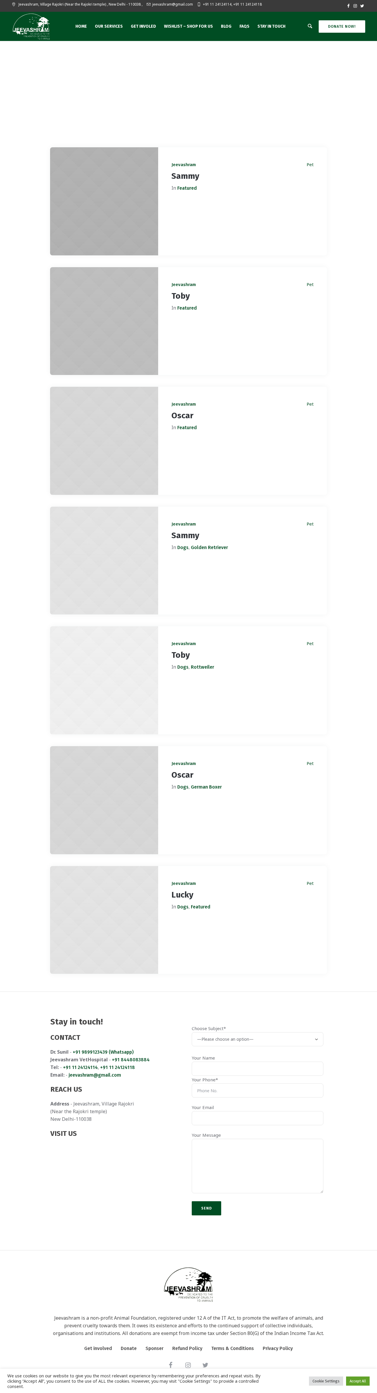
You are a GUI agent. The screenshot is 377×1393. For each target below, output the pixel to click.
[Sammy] (104, 201)
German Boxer (206, 787)
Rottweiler (202, 667)
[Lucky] (104, 920)
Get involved (98, 1348)
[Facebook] (348, 5)
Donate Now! (342, 26)
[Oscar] (104, 441)
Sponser (154, 1348)
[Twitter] (362, 5)
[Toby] (104, 321)
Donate (129, 1348)
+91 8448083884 (131, 1059)
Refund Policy (187, 1348)
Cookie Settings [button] (326, 1381)
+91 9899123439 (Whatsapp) (103, 1052)
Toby (180, 296)
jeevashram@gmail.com (172, 4)
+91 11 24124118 (117, 1067)
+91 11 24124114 (80, 1067)
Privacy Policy (278, 1348)
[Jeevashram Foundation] (188, 1284)
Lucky (182, 895)
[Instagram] (355, 5)
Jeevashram (183, 164)
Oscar (182, 415)
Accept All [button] (358, 1381)
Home (175, 120)
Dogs (182, 547)
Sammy (185, 176)
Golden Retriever (209, 547)
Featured (187, 188)
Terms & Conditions (232, 1348)
